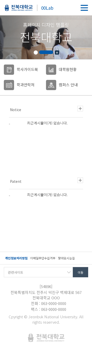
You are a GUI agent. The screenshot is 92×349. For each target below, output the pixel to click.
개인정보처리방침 (16, 258)
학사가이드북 (27, 69)
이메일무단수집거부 (42, 258)
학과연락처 (25, 84)
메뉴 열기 (84, 8)
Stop (57, 52)
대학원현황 (68, 69)
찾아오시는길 (66, 258)
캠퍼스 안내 (68, 84)
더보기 (80, 108)
